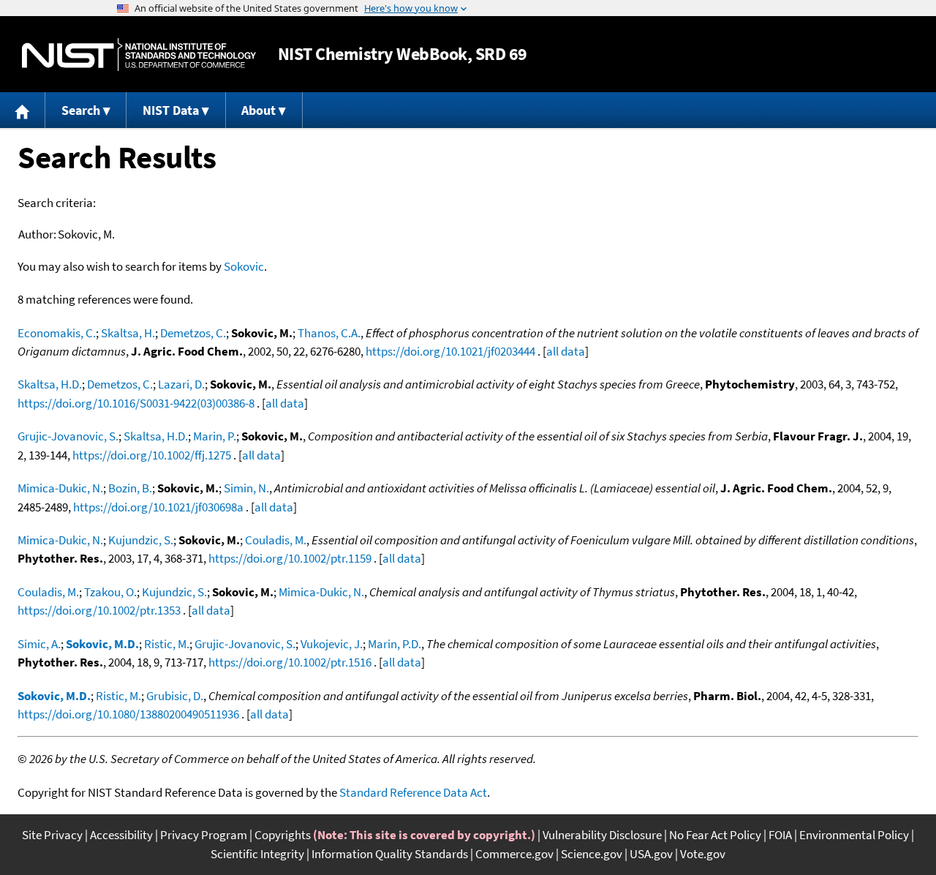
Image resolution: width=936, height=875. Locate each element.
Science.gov (591, 854)
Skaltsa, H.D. (50, 384)
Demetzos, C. (193, 333)
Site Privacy (52, 835)
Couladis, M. (275, 540)
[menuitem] (22, 110)
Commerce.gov (514, 854)
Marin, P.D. (394, 644)
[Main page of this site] (22, 110)
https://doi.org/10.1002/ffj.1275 (151, 455)
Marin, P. (214, 436)
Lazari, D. (181, 384)
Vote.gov (702, 854)
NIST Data (171, 110)
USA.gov (651, 854)
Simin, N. (246, 488)
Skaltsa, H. (128, 333)
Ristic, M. (166, 644)
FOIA (780, 835)
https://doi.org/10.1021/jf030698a (158, 507)
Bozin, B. (130, 488)
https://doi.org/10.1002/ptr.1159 (289, 558)
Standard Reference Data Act (413, 792)
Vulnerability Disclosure (602, 835)
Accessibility (121, 835)
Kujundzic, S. (140, 540)
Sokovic (244, 266)
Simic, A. (39, 644)
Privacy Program (203, 835)
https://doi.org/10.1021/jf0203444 (450, 351)
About (258, 110)
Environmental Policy (854, 835)
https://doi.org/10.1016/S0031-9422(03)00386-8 (136, 403)
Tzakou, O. (110, 592)
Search (80, 110)
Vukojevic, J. (332, 644)
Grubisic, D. (174, 696)
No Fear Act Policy (715, 835)
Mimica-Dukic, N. (60, 488)
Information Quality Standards (390, 854)
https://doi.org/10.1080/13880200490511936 (128, 714)
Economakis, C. (57, 333)
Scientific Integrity (257, 854)
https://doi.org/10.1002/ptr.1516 (289, 662)
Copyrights (282, 835)
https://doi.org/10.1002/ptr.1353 (99, 610)
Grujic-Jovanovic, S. (68, 436)
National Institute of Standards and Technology (139, 54)
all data (565, 351)
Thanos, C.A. (329, 333)
